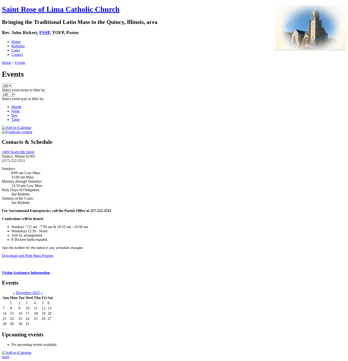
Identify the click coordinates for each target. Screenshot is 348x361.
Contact (17, 55)
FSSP (44, 32)
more (5, 357)
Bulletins (18, 46)
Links (15, 50)
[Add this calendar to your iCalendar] (16, 128)
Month (16, 107)
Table (15, 120)
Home (16, 42)
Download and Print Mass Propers (27, 256)
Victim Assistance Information (26, 273)
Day (14, 115)
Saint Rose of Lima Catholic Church (61, 9)
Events (20, 63)
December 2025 (28, 293)
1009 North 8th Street (18, 152)
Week (15, 111)
